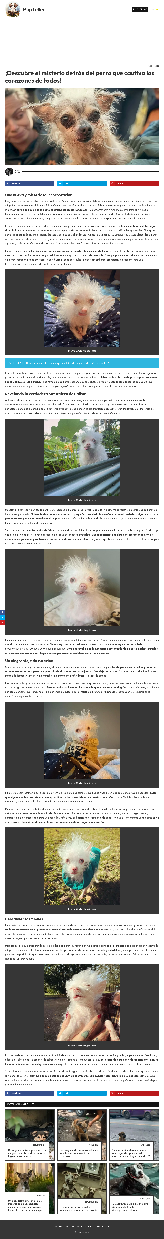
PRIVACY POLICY (84, 1226)
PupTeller (34, 9)
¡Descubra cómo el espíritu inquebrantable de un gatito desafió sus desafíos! (67, 363)
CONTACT (106, 1226)
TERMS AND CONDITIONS (64, 1226)
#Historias (140, 9)
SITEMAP (96, 1226)
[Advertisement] (82, 40)
